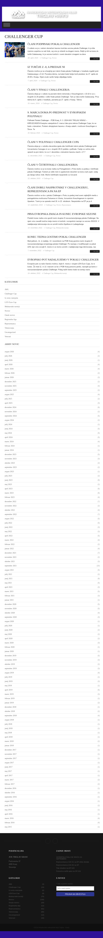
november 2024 (10, 412)
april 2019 (8, 690)
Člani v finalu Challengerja (48, 89)
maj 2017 (8, 771)
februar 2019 (9, 698)
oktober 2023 (10, 463)
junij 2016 (8, 805)
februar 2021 (9, 596)
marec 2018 (9, 741)
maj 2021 (8, 583)
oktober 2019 (10, 664)
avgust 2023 (9, 472)
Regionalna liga (10, 319)
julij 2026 (8, 356)
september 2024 (11, 416)
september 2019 (11, 668)
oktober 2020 (10, 613)
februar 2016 (9, 823)
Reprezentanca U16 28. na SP (67, 865)
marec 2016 (9, 818)
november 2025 (10, 386)
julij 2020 (8, 626)
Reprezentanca (66, 205)
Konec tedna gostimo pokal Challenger (56, 236)
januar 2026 (9, 377)
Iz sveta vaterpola (11, 298)
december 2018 (10, 707)
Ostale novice (10, 315)
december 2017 (10, 750)
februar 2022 (9, 544)
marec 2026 (9, 369)
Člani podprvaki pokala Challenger (53, 44)
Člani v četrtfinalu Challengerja (52, 164)
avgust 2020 (9, 621)
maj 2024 (8, 433)
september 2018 (11, 716)
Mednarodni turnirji (62, 228)
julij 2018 (8, 724)
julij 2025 (8, 399)
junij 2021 (8, 579)
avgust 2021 (9, 570)
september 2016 (11, 797)
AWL (7, 289)
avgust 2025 (9, 394)
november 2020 (10, 609)
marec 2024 (9, 442)
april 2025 (8, 403)
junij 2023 (8, 480)
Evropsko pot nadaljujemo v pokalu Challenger (63, 259)
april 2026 (8, 365)
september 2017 (11, 758)
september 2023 (11, 467)
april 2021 (8, 587)
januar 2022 (9, 549)
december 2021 (10, 553)
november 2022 (10, 506)
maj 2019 (8, 686)
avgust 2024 (9, 420)
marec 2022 (9, 540)
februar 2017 (9, 784)
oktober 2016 (10, 793)
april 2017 (8, 776)
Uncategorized (10, 332)
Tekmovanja (9, 328)
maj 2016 (8, 810)
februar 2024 (9, 446)
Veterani (8, 337)
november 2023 (10, 459)
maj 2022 (8, 531)
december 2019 (10, 656)
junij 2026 (8, 360)
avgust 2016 (9, 801)
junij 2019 (8, 681)
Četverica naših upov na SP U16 (68, 871)
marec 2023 (9, 493)
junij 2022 (8, 527)
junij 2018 (8, 728)
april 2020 (8, 639)
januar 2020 (9, 651)
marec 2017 (9, 780)
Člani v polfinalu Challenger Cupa (53, 141)
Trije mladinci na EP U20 (65, 868)
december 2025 (10, 382)
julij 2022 (8, 523)
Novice (54, 58)
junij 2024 (8, 429)
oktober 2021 (10, 561)
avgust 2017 (9, 763)
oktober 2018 (10, 711)
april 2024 (8, 437)
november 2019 (10, 660)
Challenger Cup (46, 58)
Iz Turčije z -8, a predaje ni (46, 66)
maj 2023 (8, 484)
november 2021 (10, 557)
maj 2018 (8, 733)
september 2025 (11, 390)
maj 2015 (8, 827)
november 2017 (10, 754)
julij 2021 (8, 574)
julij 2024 (8, 424)
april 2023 (8, 489)
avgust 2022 (9, 519)
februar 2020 (9, 647)
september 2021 (11, 566)
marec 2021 (9, 591)
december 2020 (10, 604)
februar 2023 (9, 497)
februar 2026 (9, 373)
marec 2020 (9, 643)
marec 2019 (9, 694)
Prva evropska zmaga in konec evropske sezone (61, 213)
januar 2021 (9, 600)
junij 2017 (8, 767)
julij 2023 (8, 476)
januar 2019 (9, 703)
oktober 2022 (10, 510)
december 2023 (10, 454)
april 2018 (8, 737)
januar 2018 (9, 746)
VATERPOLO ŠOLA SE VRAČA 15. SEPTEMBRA (69, 858)
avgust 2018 (9, 720)
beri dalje (95, 58)
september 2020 (11, 617)
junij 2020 (8, 630)
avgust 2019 (9, 673)
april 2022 (8, 536)
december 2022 (10, 502)
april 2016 (8, 814)
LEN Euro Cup (10, 302)
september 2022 (11, 514)
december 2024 (10, 407)
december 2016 (10, 788)
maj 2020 (8, 634)
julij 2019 (8, 677)
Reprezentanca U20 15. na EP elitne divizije (72, 862)
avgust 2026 (9, 352)
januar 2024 (9, 450)
